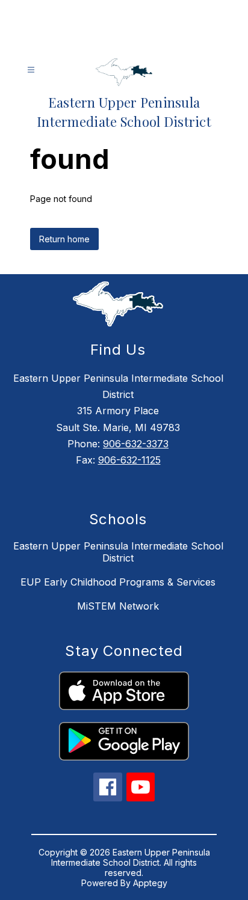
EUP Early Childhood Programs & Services (117, 582)
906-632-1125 (129, 460)
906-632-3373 (136, 444)
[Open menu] (31, 70)
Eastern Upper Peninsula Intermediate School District (118, 552)
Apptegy (150, 883)
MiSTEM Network (118, 606)
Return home (64, 239)
